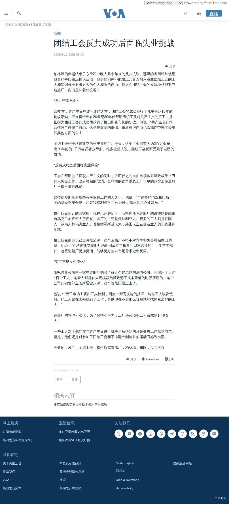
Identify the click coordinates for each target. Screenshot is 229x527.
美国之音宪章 (12, 488)
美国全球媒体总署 (72, 471)
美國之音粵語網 (70, 488)
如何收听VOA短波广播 (74, 440)
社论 (62, 480)
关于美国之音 (12, 463)
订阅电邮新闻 (12, 432)
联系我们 (9, 471)
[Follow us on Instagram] (150, 434)
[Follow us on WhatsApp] (182, 434)
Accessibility (124, 488)
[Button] (170, 66)
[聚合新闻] (193, 434)
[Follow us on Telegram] (172, 434)
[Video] (199, 13)
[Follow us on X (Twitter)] (118, 434)
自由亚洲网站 (182, 463)
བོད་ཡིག (120, 471)
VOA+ (7, 480)
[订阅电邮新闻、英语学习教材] (214, 434)
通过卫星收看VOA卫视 (74, 432)
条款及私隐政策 (70, 463)
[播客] (203, 434)
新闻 (57, 33)
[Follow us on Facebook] (140, 434)
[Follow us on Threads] (161, 434)
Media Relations (127, 480)
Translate (219, 3)
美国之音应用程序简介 (18, 440)
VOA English (125, 463)
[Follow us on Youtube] (129, 434)
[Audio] (185, 13)
